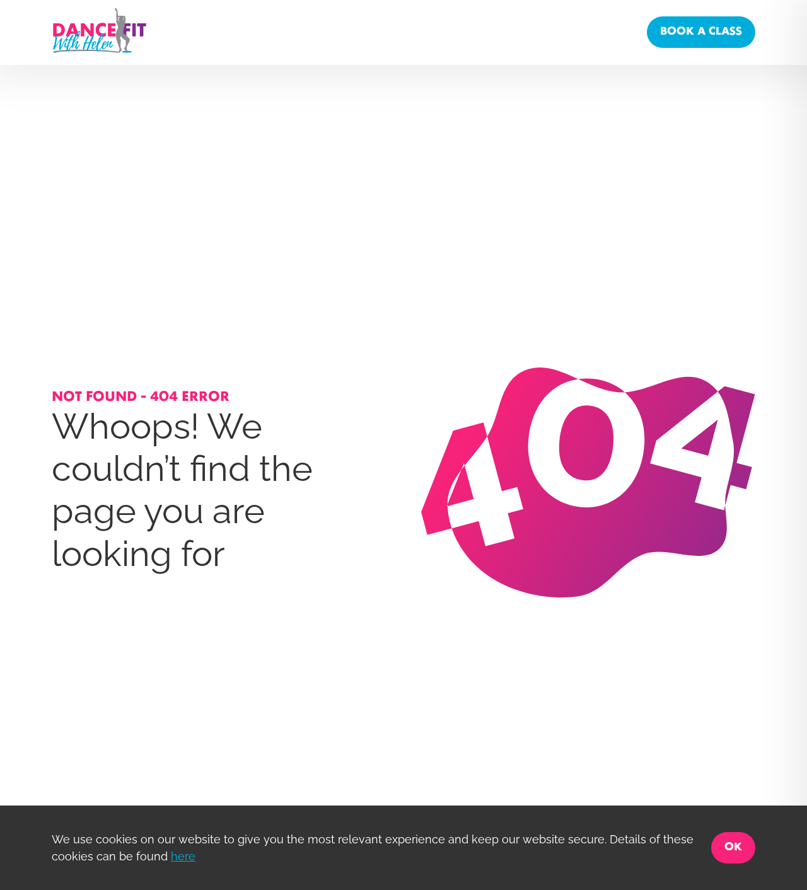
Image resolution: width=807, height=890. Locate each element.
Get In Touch (562, 32)
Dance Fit (496, 32)
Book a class (701, 32)
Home (400, 32)
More (619, 32)
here (183, 856)
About (445, 32)
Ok (733, 847)
